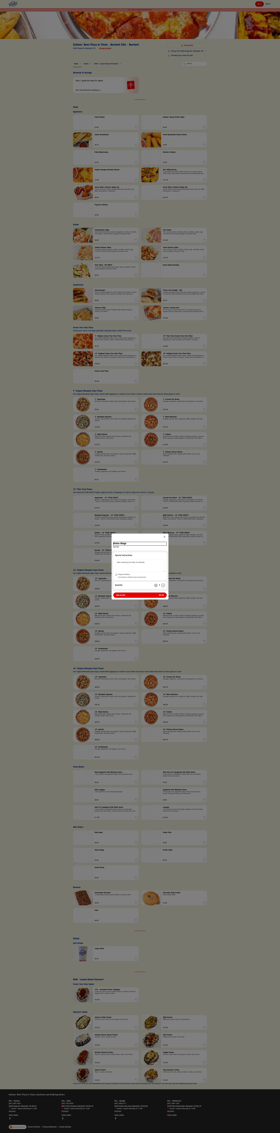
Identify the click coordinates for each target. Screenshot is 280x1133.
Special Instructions (123, 555)
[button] (140, 595)
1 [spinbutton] (159, 585)
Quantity (118, 585)
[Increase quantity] (163, 585)
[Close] (164, 537)
